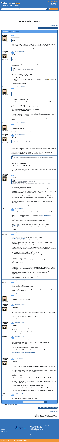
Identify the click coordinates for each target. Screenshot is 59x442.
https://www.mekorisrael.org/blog (18, 238)
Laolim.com (3, 429)
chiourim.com (24, 422)
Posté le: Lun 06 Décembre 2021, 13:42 (18, 336)
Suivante (17, 31)
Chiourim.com (3, 425)
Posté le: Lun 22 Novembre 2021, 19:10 (18, 174)
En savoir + (32, 434)
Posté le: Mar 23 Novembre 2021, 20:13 (18, 232)
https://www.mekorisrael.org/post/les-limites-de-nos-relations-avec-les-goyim (26, 354)
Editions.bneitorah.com (5, 431)
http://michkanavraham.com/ (32, 216)
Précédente (10, 31)
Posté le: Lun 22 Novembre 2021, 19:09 (18, 122)
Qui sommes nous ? (53, 3)
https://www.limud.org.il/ (16, 225)
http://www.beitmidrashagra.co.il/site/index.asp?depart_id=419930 (30, 228)
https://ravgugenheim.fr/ (46, 215)
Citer (12, 35)
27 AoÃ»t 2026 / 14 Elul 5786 (53, 1)
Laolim (29, 440)
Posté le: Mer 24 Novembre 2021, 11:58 (18, 280)
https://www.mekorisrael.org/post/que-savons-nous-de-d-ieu (23, 352)
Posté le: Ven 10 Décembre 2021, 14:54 (18, 358)
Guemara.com (3, 427)
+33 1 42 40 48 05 (51, 423)
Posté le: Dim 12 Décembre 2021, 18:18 (18, 393)
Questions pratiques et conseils (7, 17)
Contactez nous (53, 4)
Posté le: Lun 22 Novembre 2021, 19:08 (18, 33)
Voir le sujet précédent (54, 25)
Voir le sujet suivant (54, 24)
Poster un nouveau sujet (43, 28)
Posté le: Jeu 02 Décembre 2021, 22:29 (18, 293)
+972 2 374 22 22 (51, 426)
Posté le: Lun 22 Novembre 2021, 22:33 (18, 208)
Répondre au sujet (53, 28)
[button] (53, 9)
